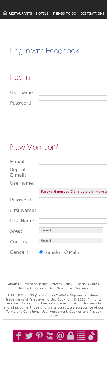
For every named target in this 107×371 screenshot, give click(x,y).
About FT (15, 284)
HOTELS (42, 13)
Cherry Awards (87, 284)
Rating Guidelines (32, 288)
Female (52, 252)
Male (74, 252)
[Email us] (62, 351)
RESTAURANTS (20, 13)
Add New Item (61, 288)
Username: (22, 92)
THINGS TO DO (64, 13)
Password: (21, 102)
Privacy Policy (61, 284)
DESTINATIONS (92, 13)
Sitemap (81, 288)
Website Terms (36, 284)
